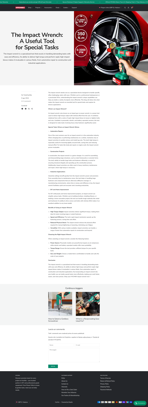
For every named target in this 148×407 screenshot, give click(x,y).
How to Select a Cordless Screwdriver (58, 320)
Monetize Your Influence (68, 392)
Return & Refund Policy (107, 381)
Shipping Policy (105, 387)
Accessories (48, 7)
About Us (64, 381)
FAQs (63, 378)
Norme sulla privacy (84, 337)
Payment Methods (106, 389)
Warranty (64, 387)
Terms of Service (105, 378)
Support (74, 7)
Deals (58, 7)
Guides (65, 7)
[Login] (128, 7)
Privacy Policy (104, 384)
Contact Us (64, 384)
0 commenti (27, 101)
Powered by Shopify (67, 402)
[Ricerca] (125, 7)
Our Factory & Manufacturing (70, 395)
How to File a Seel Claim (69, 389)
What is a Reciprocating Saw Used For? (87, 320)
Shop (30, 7)
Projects (38, 7)
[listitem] (22, 109)
